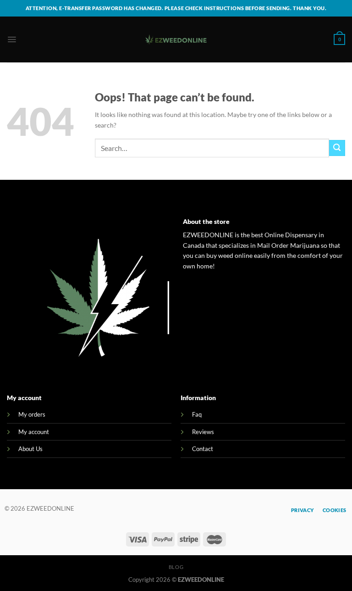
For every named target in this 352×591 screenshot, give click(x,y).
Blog (176, 567)
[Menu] (11, 39)
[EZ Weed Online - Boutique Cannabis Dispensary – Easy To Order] (176, 40)
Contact (202, 448)
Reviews (203, 431)
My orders (31, 414)
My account (33, 431)
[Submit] (337, 148)
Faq (197, 414)
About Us (30, 448)
